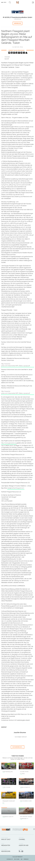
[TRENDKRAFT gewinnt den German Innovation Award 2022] (25, 830)
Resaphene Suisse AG (8, 816)
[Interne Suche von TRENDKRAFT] (10, 2)
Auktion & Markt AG (25, 787)
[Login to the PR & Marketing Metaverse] (33, 2)
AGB (21, 859)
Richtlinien (16, 859)
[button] (9, 53)
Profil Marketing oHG (8, 771)
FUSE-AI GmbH (6, 787)
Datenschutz (10, 859)
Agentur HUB (23, 845)
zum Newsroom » (17, 747)
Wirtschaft (7, 57)
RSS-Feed (19, 851)
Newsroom (17, 23)
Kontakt (22, 851)
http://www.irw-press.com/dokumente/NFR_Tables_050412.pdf (15, 365)
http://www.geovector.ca (8, 443)
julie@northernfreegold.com (16, 488)
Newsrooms (5, 851)
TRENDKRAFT (20, 856)
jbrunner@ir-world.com (21, 736)
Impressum (26, 859)
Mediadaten (5, 845)
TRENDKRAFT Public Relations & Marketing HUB (17, 2)
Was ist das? (5, 839)
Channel (22, 839)
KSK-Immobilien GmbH (26, 801)
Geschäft (7, 58)
